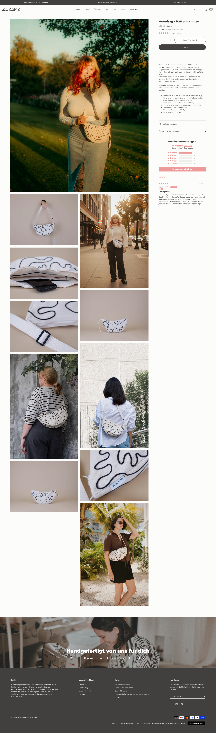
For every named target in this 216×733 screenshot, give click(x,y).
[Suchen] (205, 9)
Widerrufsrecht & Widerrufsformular (148, 723)
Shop (78, 9)
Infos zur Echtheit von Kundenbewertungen (132, 694)
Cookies (118, 697)
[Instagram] (176, 704)
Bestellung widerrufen (129, 9)
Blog (115, 9)
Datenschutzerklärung (127, 723)
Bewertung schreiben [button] (182, 169)
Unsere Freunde (85, 691)
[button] (164, 33)
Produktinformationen (171, 131)
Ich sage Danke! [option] (180, 2)
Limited (87, 9)
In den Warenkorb (190, 40)
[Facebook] (171, 704)
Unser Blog (83, 688)
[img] (163, 184)
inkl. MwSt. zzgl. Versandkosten (171, 30)
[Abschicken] (203, 696)
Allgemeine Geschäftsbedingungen (174, 723)
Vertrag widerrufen (196, 723)
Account (197, 9)
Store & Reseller (121, 691)
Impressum (114, 723)
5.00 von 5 (188, 146)
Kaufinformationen (170, 124)
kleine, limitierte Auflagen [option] (108, 2)
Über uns (97, 9)
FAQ (107, 9)
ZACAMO (19, 717)
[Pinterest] (182, 704)
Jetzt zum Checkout (182, 47)
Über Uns (82, 685)
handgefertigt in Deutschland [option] (36, 2)
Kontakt (82, 694)
